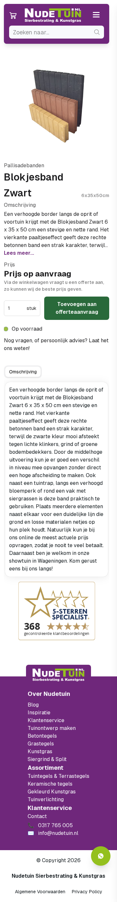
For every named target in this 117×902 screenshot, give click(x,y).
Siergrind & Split (47, 759)
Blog (33, 705)
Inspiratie (39, 712)
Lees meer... (19, 253)
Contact (37, 816)
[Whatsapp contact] (100, 856)
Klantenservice (46, 720)
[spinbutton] (16, 308)
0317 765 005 (49, 348)
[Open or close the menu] (96, 15)
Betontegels (42, 736)
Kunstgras (40, 751)
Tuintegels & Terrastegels (58, 776)
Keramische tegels (50, 784)
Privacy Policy (87, 891)
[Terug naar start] (58, 675)
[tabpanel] (56, 479)
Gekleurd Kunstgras (52, 792)
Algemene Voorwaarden (40, 891)
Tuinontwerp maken (52, 728)
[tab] (23, 372)
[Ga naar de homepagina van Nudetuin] (53, 15)
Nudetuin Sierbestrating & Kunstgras (58, 876)
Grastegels (41, 744)
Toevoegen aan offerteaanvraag (77, 308)
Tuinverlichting (46, 799)
